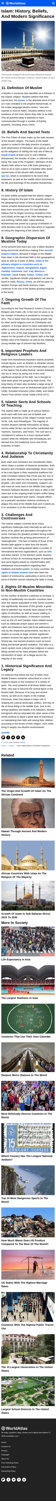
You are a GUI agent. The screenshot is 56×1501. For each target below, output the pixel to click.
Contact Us (5, 1446)
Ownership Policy (8, 1471)
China (29, 281)
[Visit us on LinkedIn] (24, 1480)
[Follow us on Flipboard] (3, 1480)
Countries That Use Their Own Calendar (26, 1036)
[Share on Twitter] (13, 737)
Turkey (39, 274)
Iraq (31, 271)
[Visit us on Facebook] (8, 1480)
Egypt (43, 267)
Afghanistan (8, 267)
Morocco (39, 271)
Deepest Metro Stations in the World (24, 1075)
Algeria (20, 267)
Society (22, 742)
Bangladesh (32, 267)
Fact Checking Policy (9, 1463)
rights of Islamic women (14, 572)
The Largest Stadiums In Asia (19, 998)
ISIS (49, 551)
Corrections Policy (8, 1467)
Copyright (5, 1455)
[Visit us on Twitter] (14, 1480)
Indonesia (16, 271)
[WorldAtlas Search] (53, 3)
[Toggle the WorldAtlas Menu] (2, 3)
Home (3, 1442)
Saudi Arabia (8, 155)
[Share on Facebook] (8, 737)
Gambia (5, 271)
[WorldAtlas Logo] (16, 3)
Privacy (4, 1451)
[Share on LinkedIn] (23, 737)
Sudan (30, 274)
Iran (25, 271)
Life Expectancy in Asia (15, 959)
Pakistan (6, 274)
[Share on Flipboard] (3, 737)
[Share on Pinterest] (18, 737)
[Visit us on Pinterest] (19, 1480)
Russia (20, 281)
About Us (5, 1459)
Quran (21, 100)
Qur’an (5, 176)
